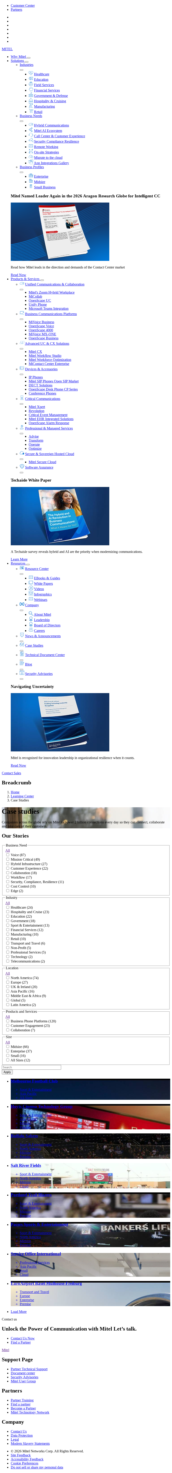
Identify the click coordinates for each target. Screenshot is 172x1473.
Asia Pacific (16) (22, 991)
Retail (38, 112)
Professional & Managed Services (49, 428)
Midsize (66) (20, 1047)
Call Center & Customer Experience (59, 136)
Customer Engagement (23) (30, 1026)
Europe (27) (19, 982)
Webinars (40, 600)
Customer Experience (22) (29, 868)
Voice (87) (18, 855)
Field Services (44, 85)
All (7, 850)
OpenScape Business (43, 338)
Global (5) (18, 1000)
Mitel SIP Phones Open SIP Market (54, 381)
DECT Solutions (40, 385)
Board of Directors (47, 625)
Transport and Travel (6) (28, 943)
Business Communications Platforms (51, 314)
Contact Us (19, 1431)
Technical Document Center (45, 655)
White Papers (43, 583)
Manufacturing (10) (24, 934)
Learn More (19, 559)
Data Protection (22, 1435)
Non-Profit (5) (21, 948)
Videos (39, 589)
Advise (34, 436)
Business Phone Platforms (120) (33, 1021)
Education (41, 79)
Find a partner (20, 1404)
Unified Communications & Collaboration (54, 284)
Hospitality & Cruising (50, 101)
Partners (16, 9)
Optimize (35, 448)
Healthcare (41, 74)
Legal (15, 1439)
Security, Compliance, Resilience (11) (37, 882)
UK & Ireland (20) (24, 987)
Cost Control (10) (23, 886)
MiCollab (35, 296)
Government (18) (23, 921)
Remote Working (46, 147)
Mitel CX (35, 352)
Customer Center (23, 5)
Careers (39, 631)
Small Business (45, 187)
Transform (36, 440)
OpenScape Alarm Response (49, 423)
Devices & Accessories (41, 369)
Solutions (18, 61)
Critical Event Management (48, 415)
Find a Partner (21, 1342)
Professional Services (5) (28, 952)
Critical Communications (42, 399)
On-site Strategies (46, 152)
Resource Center (37, 569)
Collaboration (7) (23, 1030)
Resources (18, 563)
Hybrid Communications (51, 125)
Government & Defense (51, 96)
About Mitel (42, 614)
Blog (28, 664)
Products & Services (25, 279)
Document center (23, 1373)
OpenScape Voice (41, 326)
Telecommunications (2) (28, 961)
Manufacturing (44, 106)
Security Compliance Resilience (56, 141)
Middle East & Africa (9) (28, 996)
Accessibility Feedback (27, 1459)
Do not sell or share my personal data (37, 1467)
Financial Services (47, 90)
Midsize (39, 182)
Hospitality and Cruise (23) (30, 912)
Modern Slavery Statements (30, 1443)
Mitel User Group (23, 1381)
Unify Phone (38, 304)
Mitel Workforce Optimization (50, 360)
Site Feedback (21, 1455)
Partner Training (22, 1400)
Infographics (43, 594)
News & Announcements (43, 636)
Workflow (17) (21, 877)
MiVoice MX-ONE (42, 334)
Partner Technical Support (29, 1369)
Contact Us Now (23, 1338)
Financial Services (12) (27, 930)
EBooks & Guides (47, 578)
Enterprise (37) (21, 1051)
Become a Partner (23, 1408)
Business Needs (31, 116)
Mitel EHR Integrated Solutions (51, 419)
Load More (19, 1312)
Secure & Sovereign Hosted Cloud (49, 454)
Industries (26, 65)
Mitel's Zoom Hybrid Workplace (52, 292)
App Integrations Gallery (51, 163)
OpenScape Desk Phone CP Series (53, 389)
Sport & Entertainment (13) (30, 925)
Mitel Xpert (37, 407)
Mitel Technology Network (30, 1412)
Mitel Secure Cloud (42, 462)
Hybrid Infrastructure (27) (29, 864)
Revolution (36, 411)
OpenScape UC (40, 300)
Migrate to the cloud (48, 157)
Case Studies (34, 645)
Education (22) (21, 916)
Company (32, 605)
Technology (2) (21, 957)
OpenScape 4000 (41, 330)
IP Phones (36, 377)
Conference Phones (42, 393)
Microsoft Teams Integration (49, 308)
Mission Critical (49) (25, 859)
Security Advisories (39, 674)
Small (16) (18, 1056)
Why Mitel (19, 57)
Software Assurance (39, 467)
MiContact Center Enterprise (49, 364)
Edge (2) (17, 891)
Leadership (42, 620)
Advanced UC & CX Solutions (47, 343)
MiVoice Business (41, 322)
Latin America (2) (23, 1005)
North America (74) (25, 978)
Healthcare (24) (22, 907)
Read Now (18, 275)
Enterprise (41, 176)
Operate (34, 444)
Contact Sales (11, 773)
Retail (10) (18, 939)
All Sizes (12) (20, 1060)
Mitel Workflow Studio (45, 356)
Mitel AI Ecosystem (48, 131)
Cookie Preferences (24, 1463)
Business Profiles (32, 167)
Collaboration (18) (24, 873)
